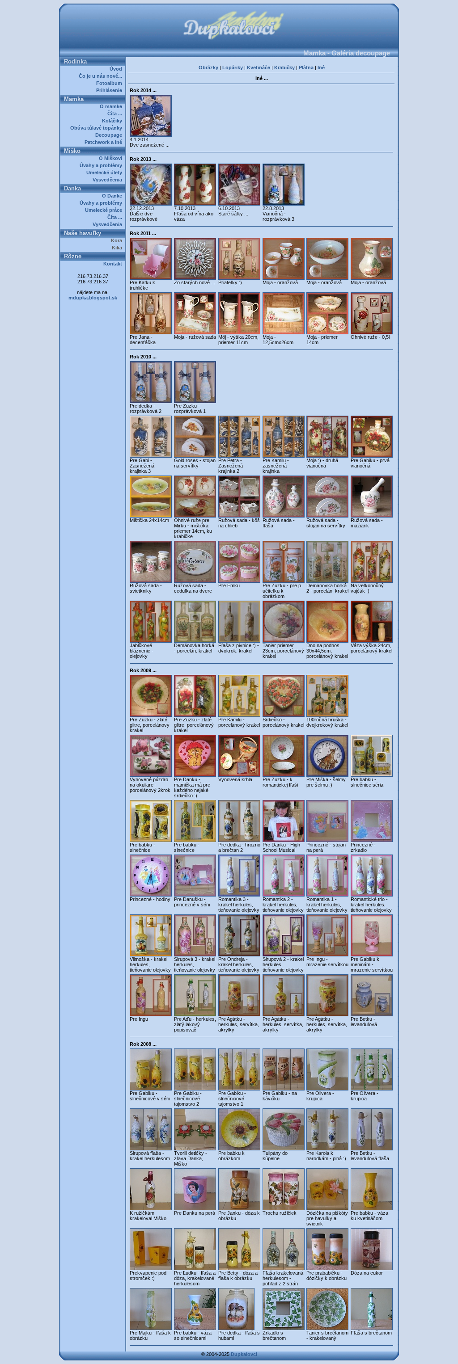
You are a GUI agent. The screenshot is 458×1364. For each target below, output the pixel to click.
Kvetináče (258, 67)
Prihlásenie (110, 90)
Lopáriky (232, 67)
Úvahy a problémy (102, 165)
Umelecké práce (105, 210)
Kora (118, 240)
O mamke (112, 106)
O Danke (113, 195)
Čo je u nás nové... (102, 76)
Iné (321, 67)
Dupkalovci (244, 1354)
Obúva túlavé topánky (97, 128)
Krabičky (284, 67)
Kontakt (114, 263)
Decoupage (110, 135)
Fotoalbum (110, 83)
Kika (118, 247)
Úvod (117, 69)
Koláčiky (113, 120)
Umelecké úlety (105, 172)
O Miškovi (112, 158)
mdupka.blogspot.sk (92, 297)
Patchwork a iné (105, 142)
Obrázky (208, 67)
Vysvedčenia (109, 179)
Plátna (306, 67)
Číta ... (116, 113)
